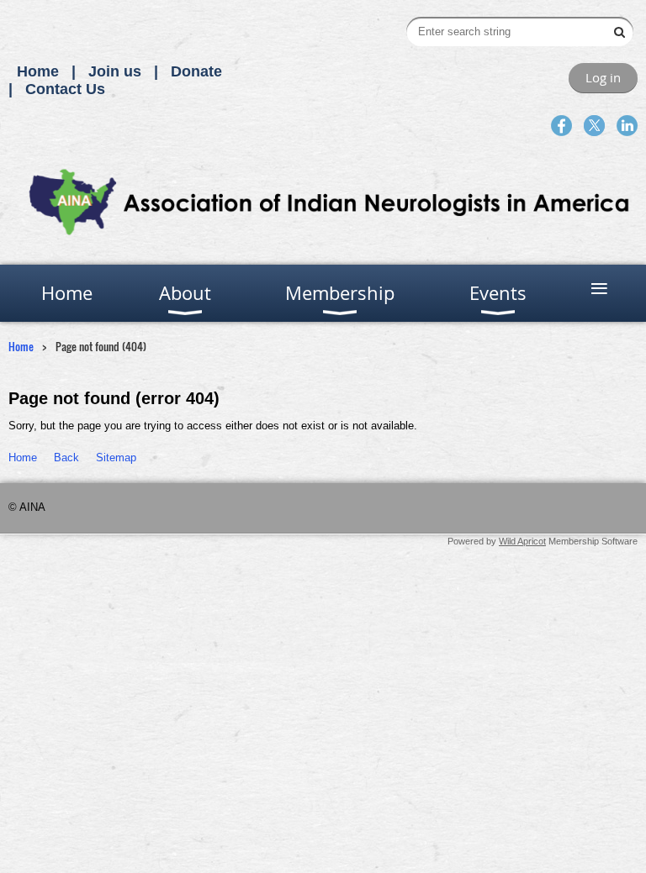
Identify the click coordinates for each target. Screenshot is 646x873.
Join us (114, 71)
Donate (196, 71)
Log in (603, 77)
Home (38, 71)
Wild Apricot (522, 541)
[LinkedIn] (627, 125)
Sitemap (116, 457)
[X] (594, 125)
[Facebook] (561, 125)
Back (66, 457)
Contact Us (65, 89)
